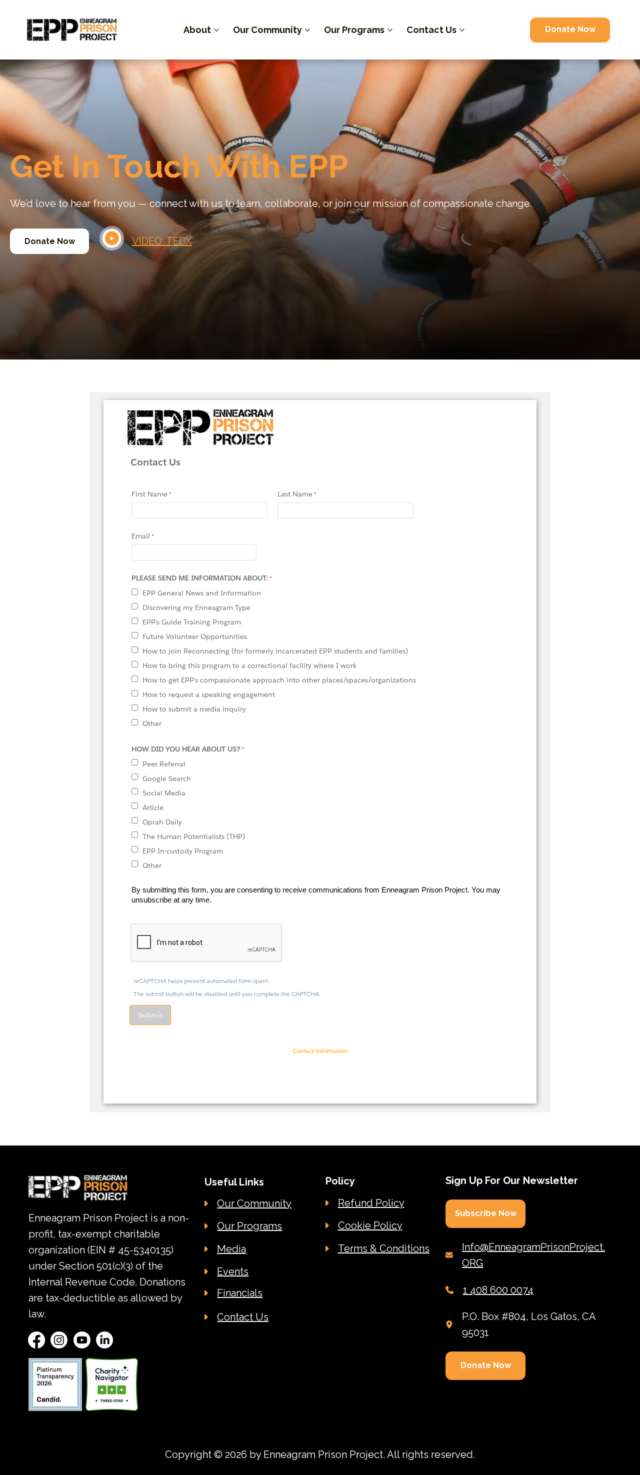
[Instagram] (59, 1340)
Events (232, 1272)
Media (231, 1249)
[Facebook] (36, 1340)
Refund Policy (371, 1203)
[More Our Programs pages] (390, 30)
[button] (486, 1214)
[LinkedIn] (104, 1340)
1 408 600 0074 (498, 1290)
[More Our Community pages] (307, 30)
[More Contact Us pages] (462, 30)
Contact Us (242, 1317)
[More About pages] (216, 30)
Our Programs (249, 1226)
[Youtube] (82, 1340)
